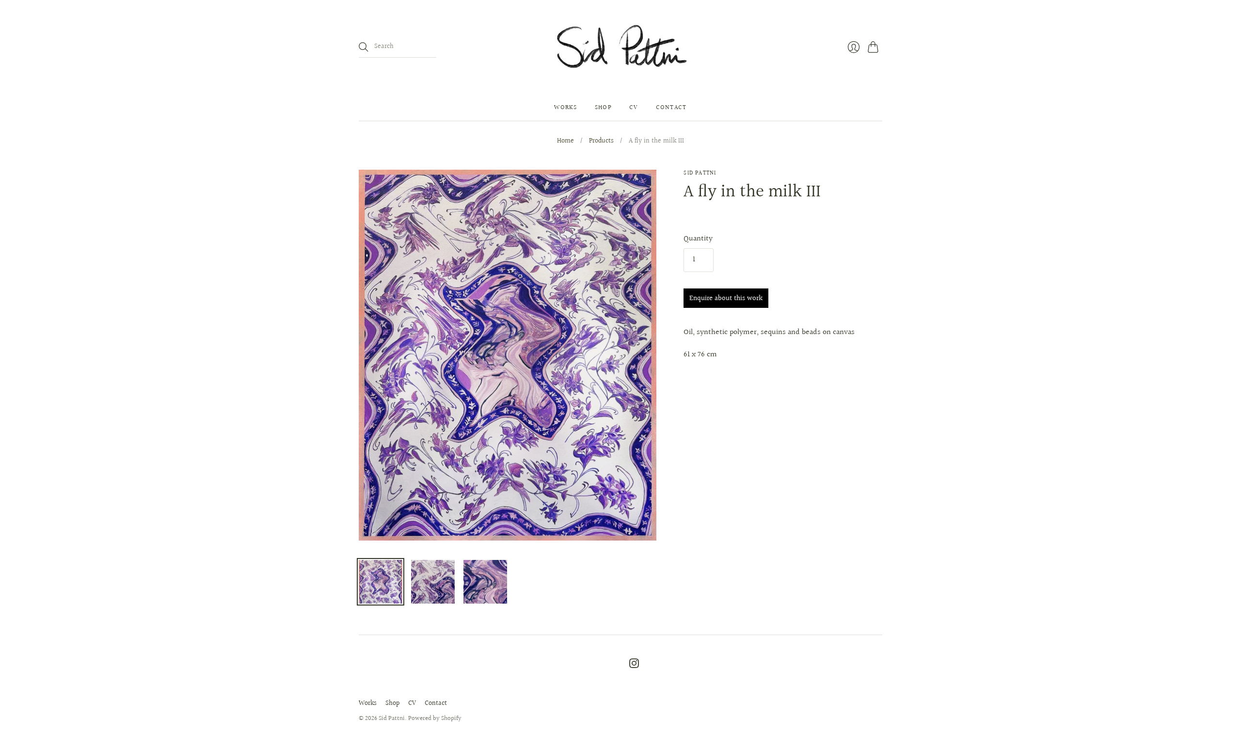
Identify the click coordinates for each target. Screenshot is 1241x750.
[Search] (363, 47)
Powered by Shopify (434, 718)
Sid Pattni (700, 173)
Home (565, 141)
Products (601, 141)
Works (565, 107)
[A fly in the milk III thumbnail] (380, 582)
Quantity (698, 239)
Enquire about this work (726, 298)
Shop (603, 107)
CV (633, 107)
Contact (671, 107)
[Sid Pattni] (621, 47)
